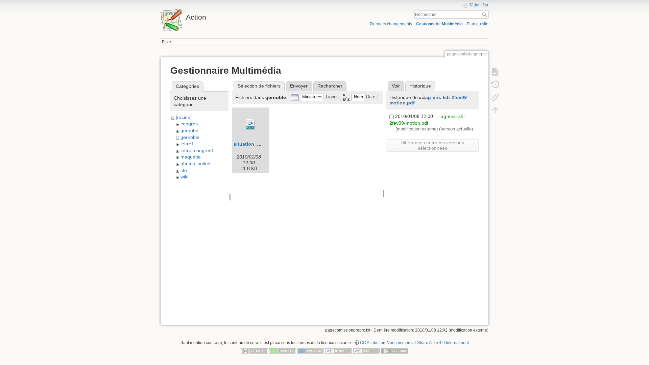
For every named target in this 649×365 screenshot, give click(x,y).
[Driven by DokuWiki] (394, 350)
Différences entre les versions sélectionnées (432, 145)
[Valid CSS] (366, 350)
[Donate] (282, 350)
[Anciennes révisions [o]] (495, 84)
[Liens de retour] (495, 97)
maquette (191, 157)
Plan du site (477, 24)
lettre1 (187, 143)
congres (189, 123)
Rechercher (485, 14)
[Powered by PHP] (310, 350)
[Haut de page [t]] (495, 110)
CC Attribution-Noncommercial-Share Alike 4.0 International (414, 342)
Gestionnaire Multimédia (439, 24)
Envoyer (299, 86)
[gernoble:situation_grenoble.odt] (250, 124)
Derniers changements (391, 24)
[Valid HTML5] (338, 350)
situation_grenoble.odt (260, 144)
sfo (184, 170)
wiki (184, 176)
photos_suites (195, 163)
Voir (396, 86)
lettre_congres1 (197, 150)
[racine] (184, 117)
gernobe (189, 130)
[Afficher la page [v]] (495, 71)
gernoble (190, 137)
